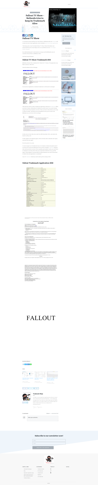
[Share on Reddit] (29, 35)
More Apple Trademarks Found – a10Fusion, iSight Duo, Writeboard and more (52, 379)
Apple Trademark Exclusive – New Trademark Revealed (28, 475)
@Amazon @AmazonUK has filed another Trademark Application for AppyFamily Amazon (68, 118)
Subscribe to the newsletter (43, 447)
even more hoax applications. (51, 43)
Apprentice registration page (29, 472)
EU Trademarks (40, 470)
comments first (54, 413)
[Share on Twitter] (26, 35)
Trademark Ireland (35, 12)
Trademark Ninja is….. (27, 477)
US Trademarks (40, 476)
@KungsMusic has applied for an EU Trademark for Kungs (68, 132)
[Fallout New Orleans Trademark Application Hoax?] (28, 374)
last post (54, 41)
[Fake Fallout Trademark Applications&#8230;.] (40, 374)
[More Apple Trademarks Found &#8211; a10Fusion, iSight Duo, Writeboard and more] (52, 374)
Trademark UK (40, 472)
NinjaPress (39, 474)
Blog (24, 470)
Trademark (42, 59)
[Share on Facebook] (23, 35)
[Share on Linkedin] (32, 35)
